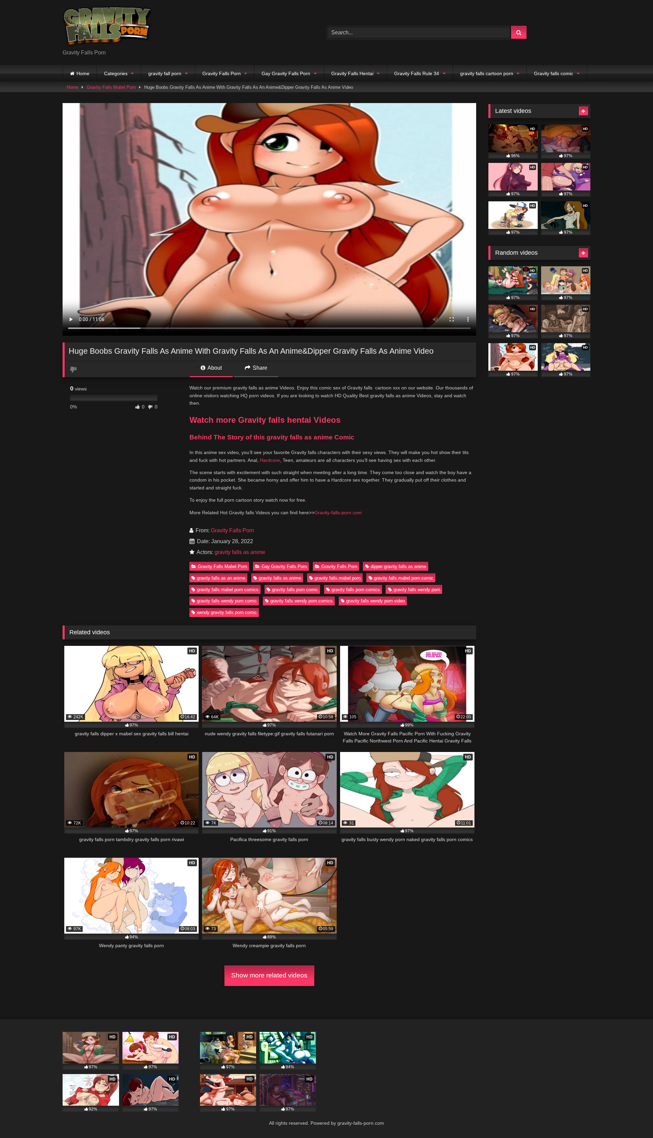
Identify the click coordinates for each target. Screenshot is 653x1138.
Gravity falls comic (553, 73)
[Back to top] (631, 1117)
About (214, 368)
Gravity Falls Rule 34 (416, 73)
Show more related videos (269, 975)
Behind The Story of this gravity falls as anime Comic (271, 437)
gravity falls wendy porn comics (301, 600)
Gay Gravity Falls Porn (286, 73)
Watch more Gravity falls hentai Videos (264, 419)
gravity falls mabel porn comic (403, 578)
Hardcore (270, 460)
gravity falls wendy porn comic (227, 600)
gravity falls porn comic (295, 589)
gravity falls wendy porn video (375, 600)
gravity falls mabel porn (338, 578)
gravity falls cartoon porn (486, 73)
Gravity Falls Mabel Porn (111, 87)
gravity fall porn (164, 73)
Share (259, 368)
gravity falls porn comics (356, 589)
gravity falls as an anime (221, 578)
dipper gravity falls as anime (398, 566)
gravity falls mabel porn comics (227, 589)
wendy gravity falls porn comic (227, 612)
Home (83, 73)
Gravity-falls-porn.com (338, 512)
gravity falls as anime (240, 552)
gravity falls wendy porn (417, 589)
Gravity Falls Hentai (352, 73)
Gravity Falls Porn (221, 73)
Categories (116, 73)
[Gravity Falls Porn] (107, 27)
